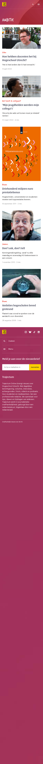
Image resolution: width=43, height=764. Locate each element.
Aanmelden (35, 367)
